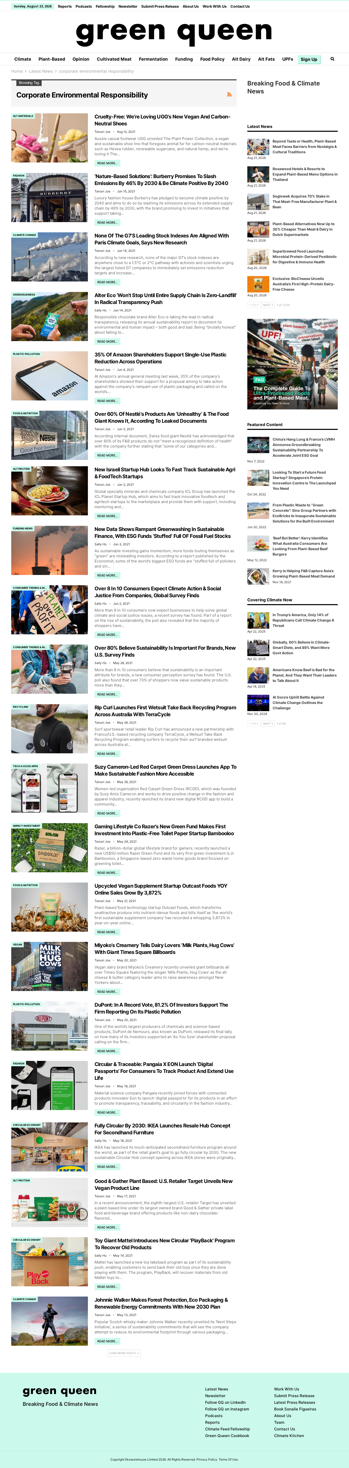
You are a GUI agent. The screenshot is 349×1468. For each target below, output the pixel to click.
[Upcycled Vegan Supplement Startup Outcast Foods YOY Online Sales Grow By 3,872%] (49, 907)
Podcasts (84, 6)
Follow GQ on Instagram (227, 1409)
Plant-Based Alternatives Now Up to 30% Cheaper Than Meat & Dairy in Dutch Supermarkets (304, 229)
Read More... (107, 163)
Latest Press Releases (294, 1402)
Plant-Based (52, 59)
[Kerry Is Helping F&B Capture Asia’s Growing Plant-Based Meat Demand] (258, 576)
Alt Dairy (241, 59)
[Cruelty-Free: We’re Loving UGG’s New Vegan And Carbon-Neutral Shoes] (49, 137)
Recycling (20, 706)
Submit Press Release (160, 6)
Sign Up (309, 59)
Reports (65, 6)
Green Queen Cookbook (227, 1435)
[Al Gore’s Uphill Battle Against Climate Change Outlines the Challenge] (258, 703)
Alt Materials (23, 115)
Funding (184, 59)
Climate (22, 59)
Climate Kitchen (289, 1435)
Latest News (216, 1389)
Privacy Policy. (207, 1459)
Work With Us (215, 6)
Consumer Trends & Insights (31, 587)
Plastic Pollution (26, 353)
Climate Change (24, 234)
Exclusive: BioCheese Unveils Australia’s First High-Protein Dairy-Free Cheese (304, 283)
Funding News (23, 528)
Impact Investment (26, 825)
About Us (191, 6)
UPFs (287, 59)
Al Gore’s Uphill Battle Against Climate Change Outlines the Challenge (298, 702)
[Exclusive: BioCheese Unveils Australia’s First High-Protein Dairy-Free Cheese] (258, 284)
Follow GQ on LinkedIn (225, 1402)
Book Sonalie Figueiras (295, 1409)
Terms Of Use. (229, 1459)
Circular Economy (27, 1124)
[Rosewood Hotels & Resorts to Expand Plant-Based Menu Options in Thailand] (258, 174)
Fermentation (153, 59)
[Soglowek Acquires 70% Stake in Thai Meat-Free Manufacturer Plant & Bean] (258, 202)
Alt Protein (21, 468)
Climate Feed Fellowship (227, 1429)
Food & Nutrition (25, 413)
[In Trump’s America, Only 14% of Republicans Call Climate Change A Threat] (258, 620)
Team (279, 1422)
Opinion (81, 59)
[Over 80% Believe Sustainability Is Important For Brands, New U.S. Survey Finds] (49, 669)
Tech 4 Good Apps (25, 766)
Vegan (17, 944)
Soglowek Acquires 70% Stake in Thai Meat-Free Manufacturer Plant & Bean (305, 201)
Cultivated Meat (114, 59)
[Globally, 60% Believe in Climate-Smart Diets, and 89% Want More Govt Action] (258, 648)
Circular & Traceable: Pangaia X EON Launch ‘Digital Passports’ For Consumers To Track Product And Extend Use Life (164, 1071)
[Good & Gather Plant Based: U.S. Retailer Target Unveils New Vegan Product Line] (49, 1202)
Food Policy (212, 59)
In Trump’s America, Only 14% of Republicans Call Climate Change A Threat (303, 620)
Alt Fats (266, 59)
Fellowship (105, 6)
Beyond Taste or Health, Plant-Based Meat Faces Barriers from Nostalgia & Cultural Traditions (305, 146)
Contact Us (240, 6)
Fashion (18, 175)
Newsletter (128, 6)
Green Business (24, 294)
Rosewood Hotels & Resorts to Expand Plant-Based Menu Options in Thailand (305, 174)
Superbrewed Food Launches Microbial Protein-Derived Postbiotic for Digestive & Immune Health (305, 256)
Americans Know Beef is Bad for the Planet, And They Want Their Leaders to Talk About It (305, 675)
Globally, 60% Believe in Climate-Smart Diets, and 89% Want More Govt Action (301, 647)
